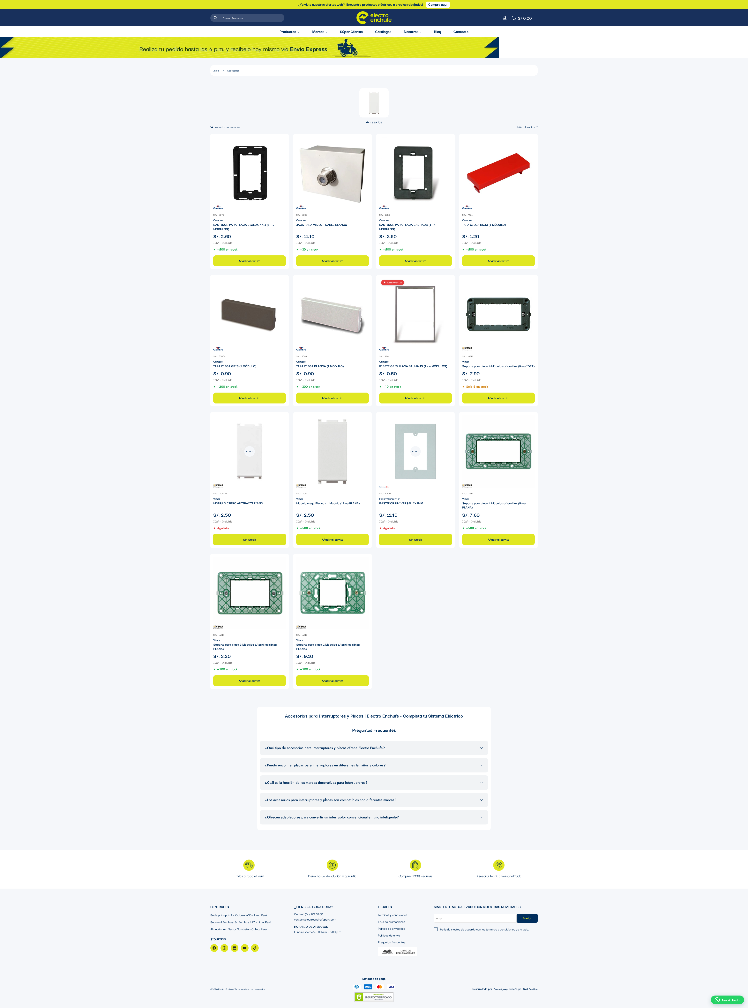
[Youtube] (245, 948)
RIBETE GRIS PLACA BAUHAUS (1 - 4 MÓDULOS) (413, 366)
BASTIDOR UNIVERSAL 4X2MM (401, 503)
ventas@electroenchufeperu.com (315, 919)
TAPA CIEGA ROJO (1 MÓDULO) (484, 224)
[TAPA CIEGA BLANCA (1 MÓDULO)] (332, 314)
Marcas (318, 31)
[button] (727, 1000)
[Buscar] (215, 18)
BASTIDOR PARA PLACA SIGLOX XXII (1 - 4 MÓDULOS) (243, 226)
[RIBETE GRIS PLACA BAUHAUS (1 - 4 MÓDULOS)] (415, 314)
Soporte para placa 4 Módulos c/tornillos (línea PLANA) (494, 505)
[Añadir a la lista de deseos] (282, 140)
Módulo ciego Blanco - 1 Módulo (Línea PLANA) (328, 503)
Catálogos (383, 31)
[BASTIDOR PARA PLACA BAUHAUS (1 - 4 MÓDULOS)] (415, 173)
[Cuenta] (504, 18)
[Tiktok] (255, 948)
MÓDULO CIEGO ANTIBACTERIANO (238, 503)
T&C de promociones (391, 921)
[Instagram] (224, 948)
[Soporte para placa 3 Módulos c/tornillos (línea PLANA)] (249, 593)
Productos (288, 31)
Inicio (216, 70)
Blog (437, 31)
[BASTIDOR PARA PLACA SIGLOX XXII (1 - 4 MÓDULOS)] (249, 173)
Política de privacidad (391, 928)
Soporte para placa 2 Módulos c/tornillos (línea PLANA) (328, 646)
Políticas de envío (389, 935)
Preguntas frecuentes (391, 942)
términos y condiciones (501, 929)
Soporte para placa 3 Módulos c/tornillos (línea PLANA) (245, 646)
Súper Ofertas (351, 31)
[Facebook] (214, 948)
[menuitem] (374, 106)
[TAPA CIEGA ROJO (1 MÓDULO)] (498, 173)
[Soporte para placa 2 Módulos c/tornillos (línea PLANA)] (332, 593)
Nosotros (411, 31)
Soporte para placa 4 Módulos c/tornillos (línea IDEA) (498, 366)
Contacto (460, 31)
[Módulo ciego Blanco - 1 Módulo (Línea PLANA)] (332, 451)
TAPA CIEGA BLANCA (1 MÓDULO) (320, 366)
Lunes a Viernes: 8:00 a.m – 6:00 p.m (317, 931)
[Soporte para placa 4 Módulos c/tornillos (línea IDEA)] (498, 314)
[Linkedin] (234, 948)
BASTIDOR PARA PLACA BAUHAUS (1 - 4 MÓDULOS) (407, 226)
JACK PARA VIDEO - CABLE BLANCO (321, 224)
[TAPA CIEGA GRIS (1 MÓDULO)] (249, 314)
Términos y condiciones (392, 914)
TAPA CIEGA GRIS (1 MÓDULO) (235, 366)
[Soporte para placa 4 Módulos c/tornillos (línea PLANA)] (498, 451)
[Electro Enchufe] (374, 17)
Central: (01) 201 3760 (308, 914)
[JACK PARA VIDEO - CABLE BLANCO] (332, 173)
